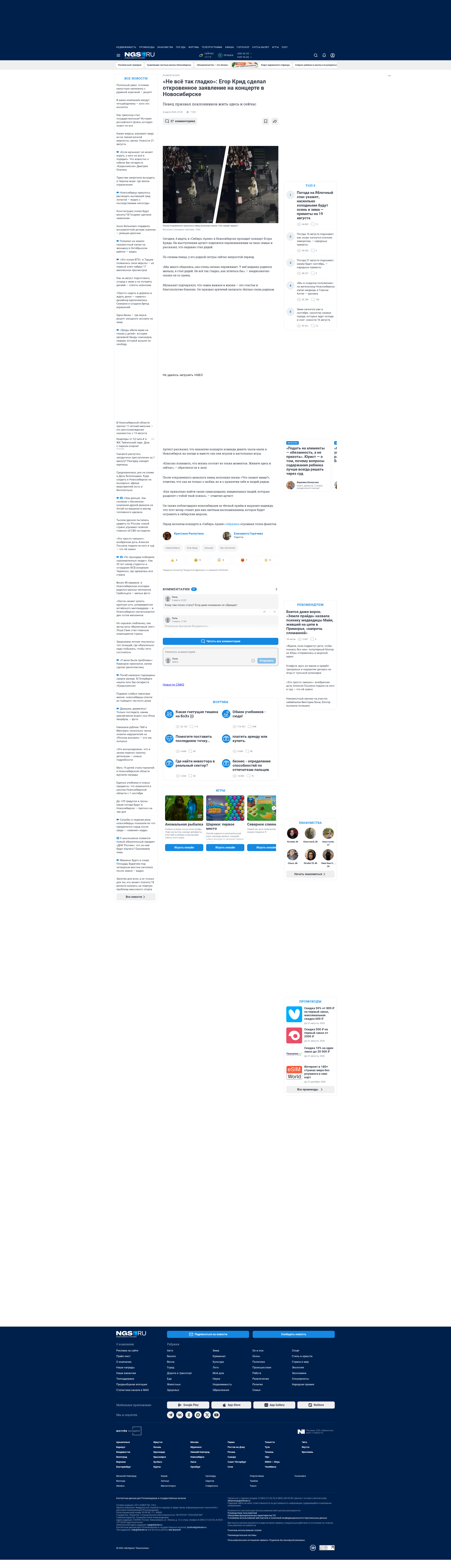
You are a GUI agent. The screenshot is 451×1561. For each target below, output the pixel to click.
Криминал (219, 1356)
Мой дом (218, 1373)
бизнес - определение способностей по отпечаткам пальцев (252, 765)
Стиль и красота (302, 1356)
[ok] (188, 1414)
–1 (274, 632)
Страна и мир (300, 1361)
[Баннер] (245, 65)
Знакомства (165, 47)
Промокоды (147, 47)
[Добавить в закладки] (265, 121)
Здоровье (173, 1390)
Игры (275, 47)
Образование (221, 1390)
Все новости (136, 78)
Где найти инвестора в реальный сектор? (195, 763)
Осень (256, 1356)
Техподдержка (125, 1378)
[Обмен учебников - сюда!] (227, 719)
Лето (216, 1367)
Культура (218, 1361)
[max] (198, 1414)
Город (170, 1367)
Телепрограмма (212, 47)
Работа (256, 1373)
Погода (181, 47)
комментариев (183, 121)
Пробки (226, 55)
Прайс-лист (123, 1356)
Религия (257, 1384)
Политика (258, 1361)
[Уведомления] (324, 55)
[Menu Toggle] (118, 55)
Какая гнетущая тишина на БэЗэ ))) (197, 714)
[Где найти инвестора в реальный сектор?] (170, 768)
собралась (232, 524)
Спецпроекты (300, 1378)
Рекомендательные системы (242, 1535)
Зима (216, 1350)
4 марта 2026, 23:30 (173, 112)
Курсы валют (260, 47)
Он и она (257, 1350)
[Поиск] (315, 55)
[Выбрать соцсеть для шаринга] (274, 121)
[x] (207, 1414)
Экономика (299, 1373)
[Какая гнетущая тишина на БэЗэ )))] (170, 719)
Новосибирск (173, 548)
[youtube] (216, 1414)
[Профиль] (332, 55)
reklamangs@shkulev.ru (239, 1500)
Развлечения (260, 1378)
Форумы (194, 47)
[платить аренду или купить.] (227, 743)
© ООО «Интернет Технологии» (132, 1548)
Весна (170, 1361)
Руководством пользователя (242, 1513)
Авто (170, 1350)
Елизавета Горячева (248, 533)
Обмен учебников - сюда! (249, 714)
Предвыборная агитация (131, 1384)
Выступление (227, 548)
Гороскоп (243, 47)
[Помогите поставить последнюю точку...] (170, 743)
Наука (216, 1378)
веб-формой (175, 1530)
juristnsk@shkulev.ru (196, 1527)
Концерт (209, 548)
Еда (169, 1378)
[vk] (179, 1414)
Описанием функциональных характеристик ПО (252, 1515)
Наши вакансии (126, 1373)
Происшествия (261, 1367)
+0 (264, 611)
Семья (256, 1390)
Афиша (229, 47)
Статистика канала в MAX (132, 1390)
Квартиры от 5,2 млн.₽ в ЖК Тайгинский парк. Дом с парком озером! (132, 442)
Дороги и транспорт (179, 1373)
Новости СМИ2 (173, 684)
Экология (298, 1367)
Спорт (295, 1350)
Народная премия (303, 1384)
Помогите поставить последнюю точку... (194, 738)
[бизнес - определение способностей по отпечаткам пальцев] (227, 768)
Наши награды (125, 1367)
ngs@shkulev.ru (154, 1525)
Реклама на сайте (127, 1350)
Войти (175, 662)
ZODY (285, 47)
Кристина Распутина (189, 533)
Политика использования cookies (244, 1530)
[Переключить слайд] (274, 808)
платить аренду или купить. (250, 738)
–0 (274, 611)
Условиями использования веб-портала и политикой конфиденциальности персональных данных (277, 1518)
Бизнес (171, 1356)
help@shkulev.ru (139, 1530)
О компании (123, 1361)
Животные (174, 1384)
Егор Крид (192, 548)
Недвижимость (126, 47)
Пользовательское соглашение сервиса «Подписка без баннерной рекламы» (266, 1540)
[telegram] (170, 1414)
